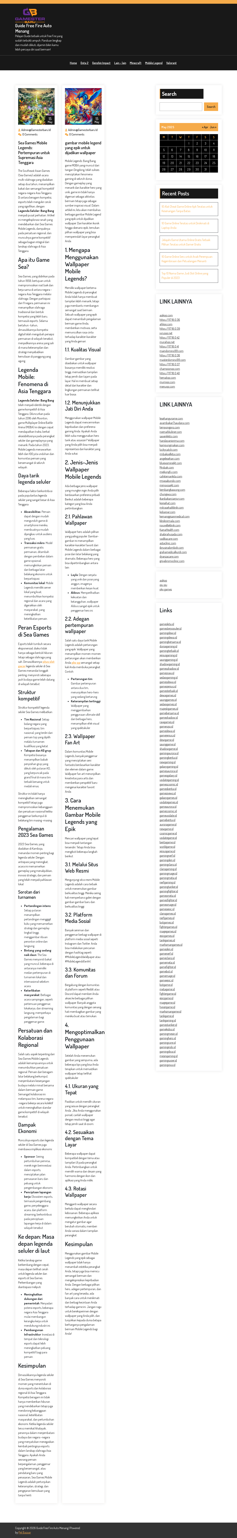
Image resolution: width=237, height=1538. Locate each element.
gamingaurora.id (169, 753)
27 (172, 169)
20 (172, 163)
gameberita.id (167, 820)
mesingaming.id (169, 1056)
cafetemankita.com (171, 476)
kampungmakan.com (172, 445)
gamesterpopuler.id (170, 628)
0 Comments (30, 134)
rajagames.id (167, 722)
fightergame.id (168, 993)
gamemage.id (167, 976)
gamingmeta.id (168, 878)
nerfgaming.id (167, 882)
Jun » (213, 127)
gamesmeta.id (168, 895)
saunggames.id (168, 700)
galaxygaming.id (169, 766)
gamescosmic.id (169, 784)
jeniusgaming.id (168, 655)
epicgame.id (166, 998)
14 (180, 156)
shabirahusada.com (171, 534)
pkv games (166, 589)
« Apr (205, 127)
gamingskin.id (167, 860)
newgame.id (166, 829)
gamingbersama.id (170, 642)
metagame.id (167, 989)
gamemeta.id (167, 962)
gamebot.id (166, 971)
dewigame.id (167, 740)
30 (197, 169)
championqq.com (170, 369)
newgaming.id (168, 762)
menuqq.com (167, 386)
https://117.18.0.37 (170, 364)
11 (214, 150)
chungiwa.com (168, 494)
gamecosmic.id (168, 811)
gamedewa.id (167, 731)
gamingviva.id (167, 1065)
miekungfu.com (169, 472)
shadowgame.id (169, 749)
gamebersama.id (169, 713)
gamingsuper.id (168, 1060)
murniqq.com (167, 382)
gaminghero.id (168, 1038)
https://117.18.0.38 (170, 355)
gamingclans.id (168, 864)
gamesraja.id (167, 673)
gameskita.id (167, 624)
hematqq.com (168, 377)
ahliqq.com (166, 324)
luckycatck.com (169, 449)
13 (172, 156)
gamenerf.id (166, 953)
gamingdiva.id (168, 1051)
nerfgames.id (167, 918)
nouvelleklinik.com (170, 525)
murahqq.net (167, 342)
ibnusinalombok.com (172, 547)
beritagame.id (167, 842)
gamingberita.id (168, 757)
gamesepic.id (167, 909)
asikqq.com (166, 315)
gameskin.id (166, 949)
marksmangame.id (170, 1011)
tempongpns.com (170, 427)
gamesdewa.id (168, 682)
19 (164, 163)
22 (189, 163)
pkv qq (76, 662)
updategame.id (168, 838)
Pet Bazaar (25, 1532)
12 (164, 156)
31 (205, 169)
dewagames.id (168, 695)
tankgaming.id (168, 1020)
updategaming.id (169, 780)
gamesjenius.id (168, 686)
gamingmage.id (168, 873)
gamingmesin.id (169, 1034)
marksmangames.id (171, 944)
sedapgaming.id (169, 677)
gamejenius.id (167, 735)
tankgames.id (167, 940)
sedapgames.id (168, 704)
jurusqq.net (166, 333)
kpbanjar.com (167, 512)
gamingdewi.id (168, 633)
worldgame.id (167, 847)
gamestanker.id (168, 1025)
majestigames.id (169, 708)
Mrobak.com (167, 467)
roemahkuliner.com (171, 432)
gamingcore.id (168, 1042)
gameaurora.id (168, 806)
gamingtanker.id (169, 887)
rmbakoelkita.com (170, 454)
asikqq (163, 580)
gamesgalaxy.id (168, 775)
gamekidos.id (167, 1029)
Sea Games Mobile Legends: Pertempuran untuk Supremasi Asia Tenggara (34, 152)
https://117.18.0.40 (170, 373)
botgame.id (166, 985)
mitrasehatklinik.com (172, 507)
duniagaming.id (168, 646)
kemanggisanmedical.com (175, 516)
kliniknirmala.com (170, 521)
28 (180, 169)
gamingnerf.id (167, 855)
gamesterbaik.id (169, 691)
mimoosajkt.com (169, 485)
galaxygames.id (168, 798)
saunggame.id (168, 744)
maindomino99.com (171, 351)
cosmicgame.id (168, 833)
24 (205, 163)
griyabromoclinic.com (172, 561)
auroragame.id (168, 824)
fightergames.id (168, 927)
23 (197, 163)
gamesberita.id (168, 789)
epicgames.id (167, 936)
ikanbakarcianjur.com (172, 498)
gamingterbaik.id (169, 651)
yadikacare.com (169, 538)
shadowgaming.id (170, 664)
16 (197, 156)
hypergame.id (167, 1007)
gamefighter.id (168, 967)
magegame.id (167, 1002)
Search (169, 93)
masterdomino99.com (173, 360)
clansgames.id (168, 913)
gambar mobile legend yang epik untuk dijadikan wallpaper (83, 147)
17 (205, 156)
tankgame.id (167, 1016)
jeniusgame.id (167, 851)
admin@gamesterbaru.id (36, 130)
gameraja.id (166, 726)
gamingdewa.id (168, 637)
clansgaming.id (168, 869)
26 (164, 169)
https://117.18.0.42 (170, 337)
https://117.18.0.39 (170, 328)
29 (189, 169)
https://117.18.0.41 (169, 346)
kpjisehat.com (168, 503)
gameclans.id (167, 958)
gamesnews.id (168, 793)
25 (214, 163)
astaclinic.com (168, 543)
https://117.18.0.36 (170, 320)
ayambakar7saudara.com (175, 423)
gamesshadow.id (169, 668)
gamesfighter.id (168, 900)
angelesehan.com (170, 458)
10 (205, 150)
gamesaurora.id (169, 771)
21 (180, 163)
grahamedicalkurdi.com (173, 552)
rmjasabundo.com (170, 481)
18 (214, 156)
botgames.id (167, 922)
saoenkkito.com (169, 436)
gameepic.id (166, 980)
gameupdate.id (168, 815)
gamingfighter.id (169, 891)
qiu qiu (163, 585)
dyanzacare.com (169, 556)
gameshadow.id (169, 717)
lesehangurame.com (171, 418)
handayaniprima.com (172, 441)
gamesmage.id (168, 904)
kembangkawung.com (172, 490)
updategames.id (169, 802)
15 (189, 156)
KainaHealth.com (169, 530)
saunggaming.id (169, 659)
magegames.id (168, 931)
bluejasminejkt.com (171, 463)
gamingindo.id (168, 1047)
